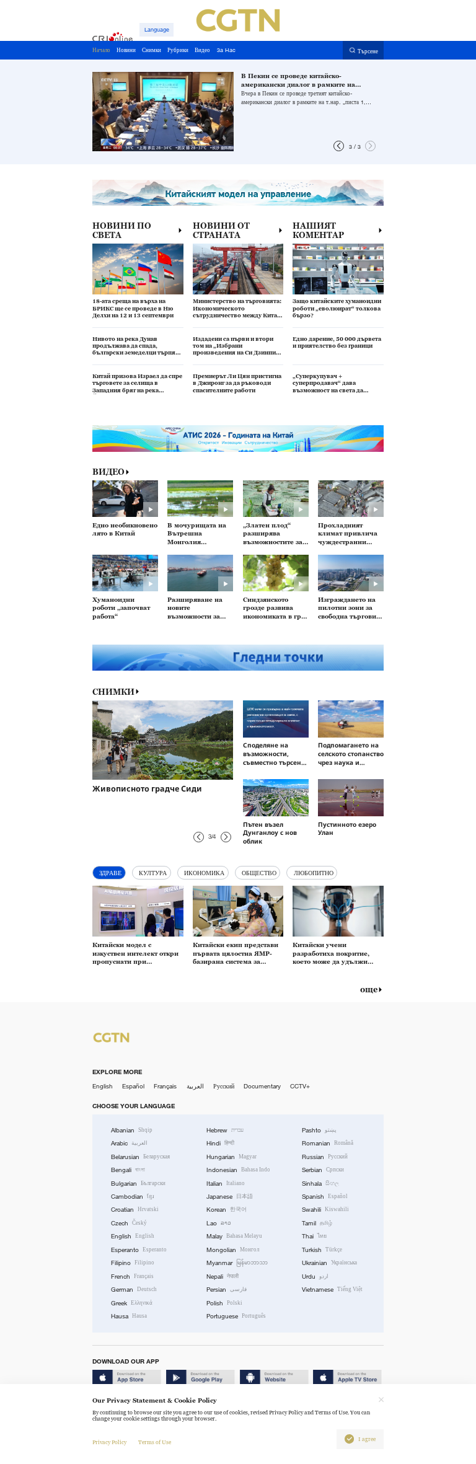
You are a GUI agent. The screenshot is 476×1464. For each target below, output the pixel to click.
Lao (218, 1223)
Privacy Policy (109, 1442)
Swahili (325, 1210)
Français (165, 1086)
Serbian (323, 1170)
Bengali (128, 1170)
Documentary (262, 1086)
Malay (234, 1236)
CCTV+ (300, 1086)
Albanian (131, 1130)
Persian (226, 1289)
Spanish (325, 1197)
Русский (223, 1086)
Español (133, 1086)
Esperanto (139, 1250)
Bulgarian (138, 1184)
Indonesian (238, 1170)
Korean (226, 1210)
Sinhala (320, 1184)
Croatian (135, 1210)
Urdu (315, 1276)
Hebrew (225, 1130)
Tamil (317, 1223)
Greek (131, 1303)
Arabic (129, 1143)
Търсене (368, 51)
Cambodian (132, 1197)
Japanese (229, 1197)
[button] (338, 146)
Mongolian (232, 1250)
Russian (325, 1157)
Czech (129, 1223)
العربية (195, 1086)
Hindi (220, 1143)
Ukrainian (329, 1263)
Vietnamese (332, 1289)
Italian (225, 1184)
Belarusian (140, 1157)
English (102, 1086)
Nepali (222, 1276)
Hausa (129, 1316)
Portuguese (236, 1316)
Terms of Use (154, 1442)
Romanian (327, 1143)
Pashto (319, 1130)
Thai (314, 1236)
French (132, 1276)
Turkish (322, 1250)
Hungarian (231, 1157)
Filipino (132, 1263)
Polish (224, 1303)
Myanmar (237, 1263)
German (134, 1289)
